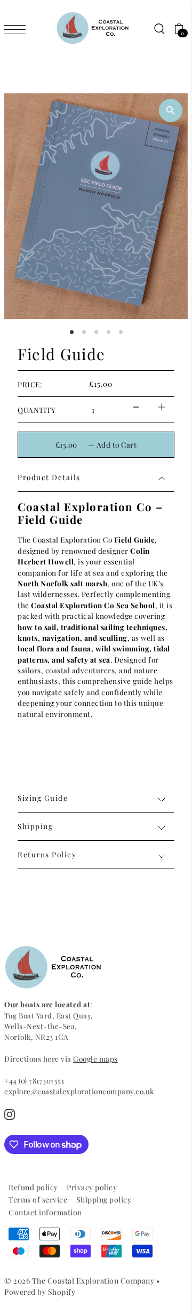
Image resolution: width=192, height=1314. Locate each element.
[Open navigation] (17, 28)
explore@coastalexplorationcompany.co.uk (79, 1091)
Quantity (36, 410)
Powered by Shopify (39, 1292)
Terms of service (38, 1199)
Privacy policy (92, 1187)
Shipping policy (104, 1199)
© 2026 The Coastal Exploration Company (79, 1281)
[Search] (159, 28)
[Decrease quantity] (136, 407)
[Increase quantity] (161, 407)
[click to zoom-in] (170, 110)
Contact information (45, 1212)
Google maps (95, 1058)
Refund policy (33, 1187)
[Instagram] (9, 1114)
